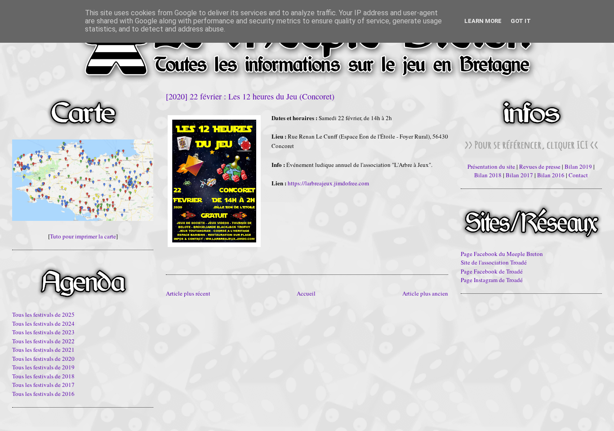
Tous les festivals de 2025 (43, 314)
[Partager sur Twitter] (178, 257)
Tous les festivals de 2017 (43, 385)
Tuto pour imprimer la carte (83, 236)
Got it (521, 21)
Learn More (483, 21)
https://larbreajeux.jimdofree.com (328, 183)
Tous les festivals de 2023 (43, 332)
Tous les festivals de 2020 (43, 359)
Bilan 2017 (519, 175)
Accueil (306, 293)
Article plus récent (188, 293)
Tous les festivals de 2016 (43, 394)
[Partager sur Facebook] (186, 257)
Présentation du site (491, 166)
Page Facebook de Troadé (492, 271)
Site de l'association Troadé (494, 262)
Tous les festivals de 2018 (43, 376)
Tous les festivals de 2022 (43, 341)
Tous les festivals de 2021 (43, 350)
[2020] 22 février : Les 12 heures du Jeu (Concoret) (250, 96)
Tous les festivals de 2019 (43, 367)
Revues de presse (540, 166)
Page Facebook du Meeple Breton (502, 254)
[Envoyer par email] (169, 257)
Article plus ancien (425, 293)
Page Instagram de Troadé (492, 280)
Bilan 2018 (488, 175)
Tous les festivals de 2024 (43, 323)
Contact (578, 175)
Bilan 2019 (578, 166)
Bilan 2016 (551, 175)
